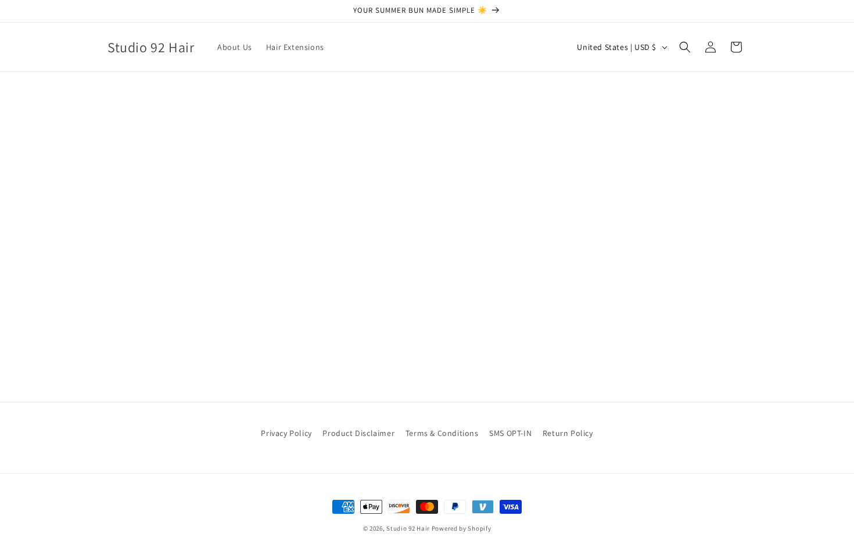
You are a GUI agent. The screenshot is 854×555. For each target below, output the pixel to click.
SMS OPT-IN (510, 433)
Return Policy (568, 433)
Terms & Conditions (442, 433)
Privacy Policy (286, 433)
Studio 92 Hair (408, 528)
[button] (685, 47)
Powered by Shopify (461, 528)
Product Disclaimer (358, 433)
